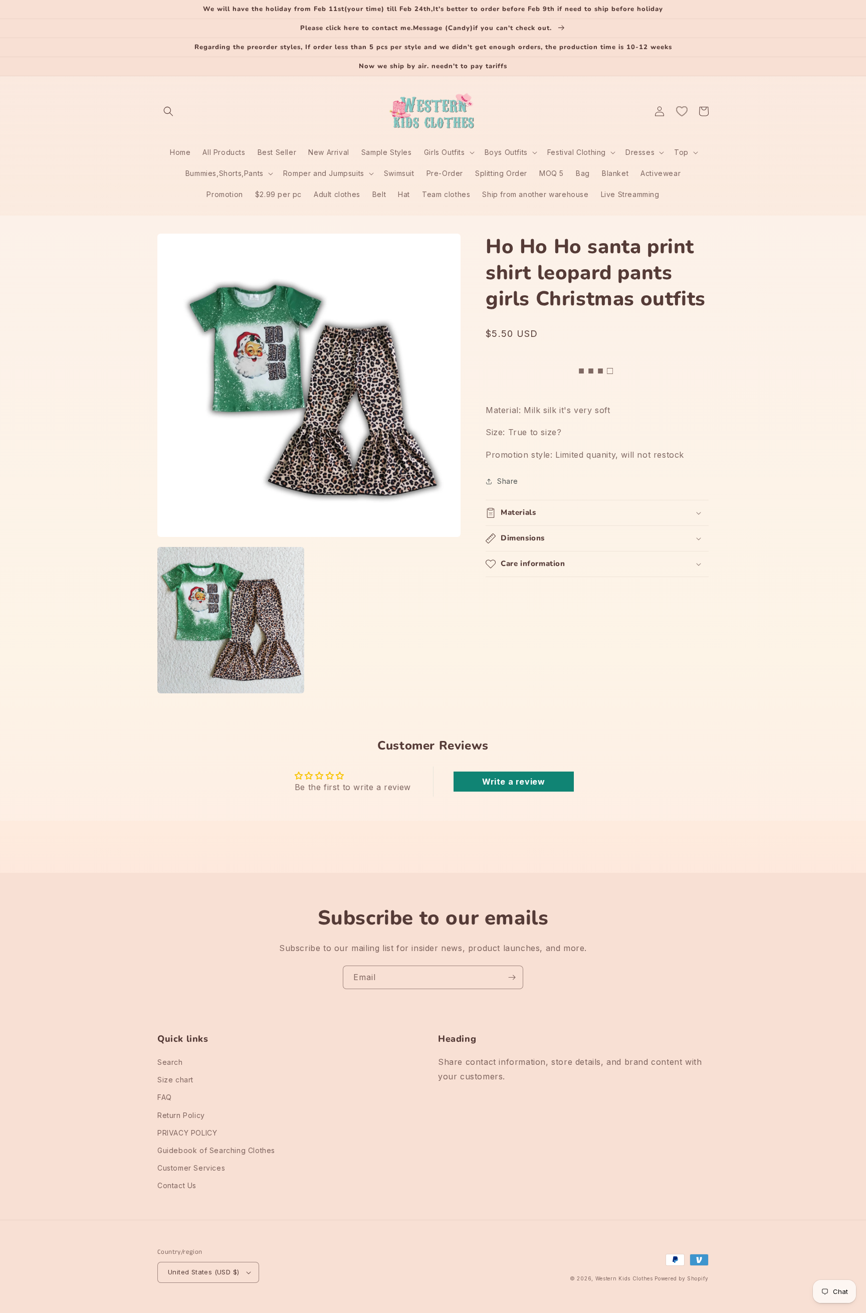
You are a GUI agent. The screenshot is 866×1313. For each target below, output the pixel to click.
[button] (168, 111)
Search (170, 1062)
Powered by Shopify (682, 1278)
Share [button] (507, 481)
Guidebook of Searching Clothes (216, 1150)
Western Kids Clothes (624, 1278)
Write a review (513, 782)
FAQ (164, 1097)
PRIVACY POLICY (187, 1133)
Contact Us (176, 1185)
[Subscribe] (512, 977)
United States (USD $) (203, 1272)
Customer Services (191, 1168)
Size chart (175, 1079)
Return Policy (181, 1115)
